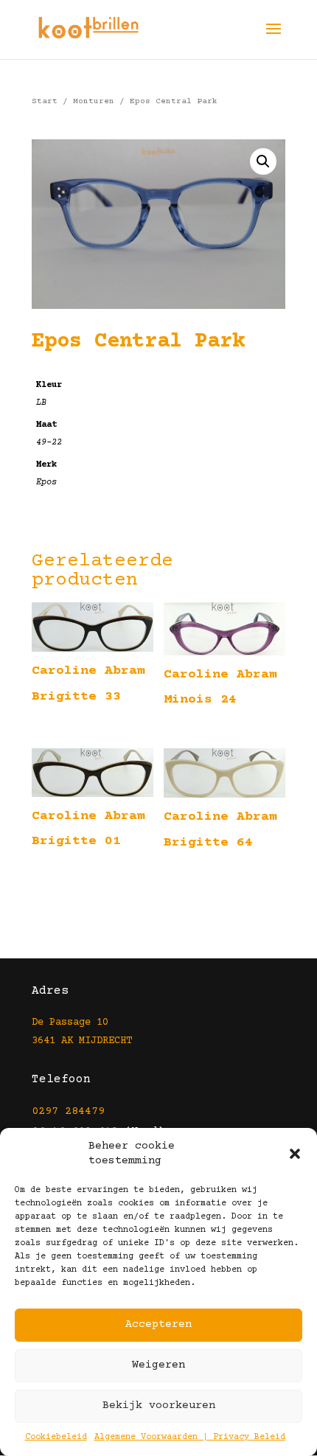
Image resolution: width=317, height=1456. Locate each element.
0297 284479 (68, 1111)
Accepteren (158, 1324)
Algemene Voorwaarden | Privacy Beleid (189, 1437)
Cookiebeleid (56, 1437)
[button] (295, 1153)
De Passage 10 (70, 1022)
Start (45, 101)
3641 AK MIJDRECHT (82, 1041)
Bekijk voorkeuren (158, 1405)
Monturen (93, 101)
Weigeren (158, 1365)
